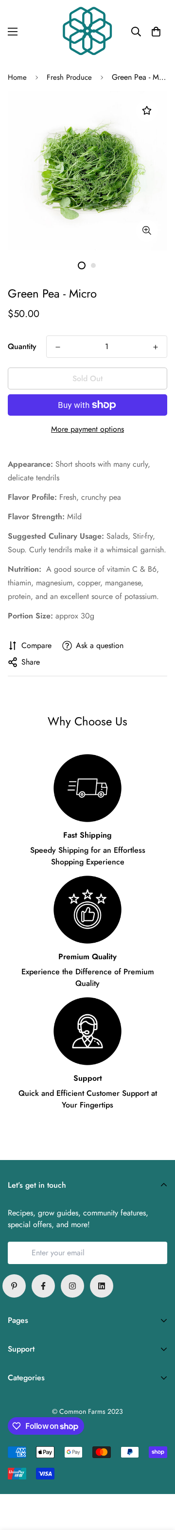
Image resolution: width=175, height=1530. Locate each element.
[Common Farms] (87, 32)
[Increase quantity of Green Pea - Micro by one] (155, 347)
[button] (156, 31)
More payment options (87, 429)
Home (17, 77)
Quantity (22, 346)
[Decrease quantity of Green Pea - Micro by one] (58, 347)
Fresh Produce (69, 77)
